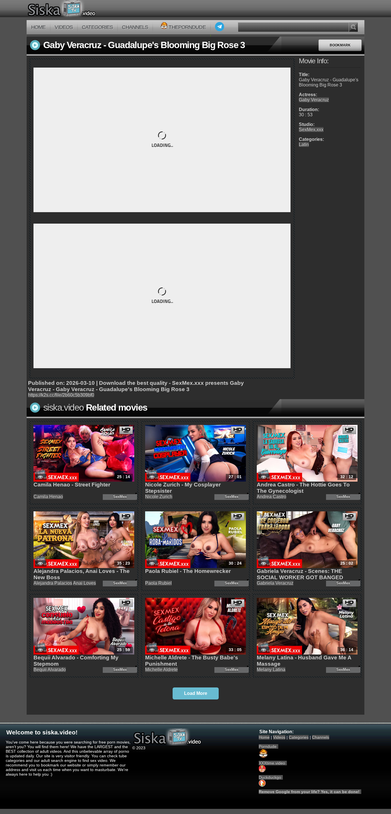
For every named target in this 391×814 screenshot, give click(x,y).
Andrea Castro (271, 496)
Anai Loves (84, 583)
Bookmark (340, 45)
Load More (195, 693)
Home (38, 27)
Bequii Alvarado (49, 669)
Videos (64, 27)
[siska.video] (83, 8)
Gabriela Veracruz (275, 583)
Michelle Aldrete (161, 669)
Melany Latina (271, 669)
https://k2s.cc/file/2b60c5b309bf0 (61, 395)
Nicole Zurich (158, 496)
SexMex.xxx (311, 129)
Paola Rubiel (158, 583)
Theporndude (187, 27)
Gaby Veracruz (314, 99)
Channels (135, 27)
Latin (304, 144)
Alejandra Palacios (52, 583)
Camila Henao (48, 496)
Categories (97, 27)
